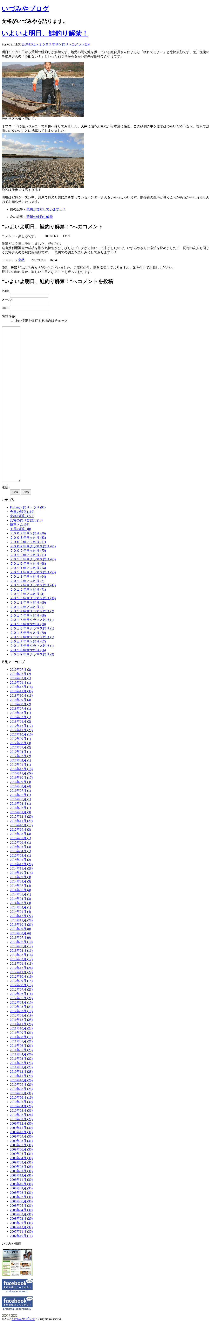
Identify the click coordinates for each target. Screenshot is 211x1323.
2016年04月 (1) (20, 803)
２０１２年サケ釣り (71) (28, 589)
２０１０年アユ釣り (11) (28, 555)
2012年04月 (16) (21, 1002)
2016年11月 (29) (21, 773)
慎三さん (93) (19, 524)
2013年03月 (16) (21, 955)
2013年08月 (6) (20, 933)
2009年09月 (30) (21, 1136)
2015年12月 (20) (21, 816)
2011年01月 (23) (21, 1067)
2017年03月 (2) (20, 756)
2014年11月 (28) (21, 868)
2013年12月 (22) (21, 916)
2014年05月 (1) (20, 894)
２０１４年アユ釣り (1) (27, 606)
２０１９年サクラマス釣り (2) (32, 654)
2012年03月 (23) (21, 1006)
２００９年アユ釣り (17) (28, 542)
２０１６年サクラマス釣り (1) (32, 628)
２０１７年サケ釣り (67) (28, 641)
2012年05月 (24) (21, 998)
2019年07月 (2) (20, 669)
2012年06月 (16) (21, 993)
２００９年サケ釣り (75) (28, 550)
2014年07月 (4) (20, 885)
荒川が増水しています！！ (46, 209)
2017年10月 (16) (21, 734)
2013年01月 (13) (21, 963)
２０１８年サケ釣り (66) (28, 650)
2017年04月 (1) (20, 751)
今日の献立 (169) (22, 511)
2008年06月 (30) (21, 1201)
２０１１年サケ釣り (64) (28, 576)
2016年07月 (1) (20, 790)
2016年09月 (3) (20, 782)
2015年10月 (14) (21, 825)
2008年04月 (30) (21, 1210)
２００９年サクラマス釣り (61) (33, 546)
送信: (5, 487)
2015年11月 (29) (21, 821)
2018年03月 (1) (20, 713)
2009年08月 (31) (21, 1140)
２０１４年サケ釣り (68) (28, 615)
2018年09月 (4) (20, 700)
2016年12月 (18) (21, 769)
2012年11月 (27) (21, 972)
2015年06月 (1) (20, 842)
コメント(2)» (81, 44)
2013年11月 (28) (21, 920)
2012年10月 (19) (21, 976)
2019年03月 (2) (20, 674)
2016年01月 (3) (20, 812)
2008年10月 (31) (21, 1184)
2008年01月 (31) (21, 1223)
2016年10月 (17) (21, 777)
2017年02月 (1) (20, 760)
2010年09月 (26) (21, 1084)
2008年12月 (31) (21, 1175)
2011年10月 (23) (21, 1028)
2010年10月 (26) (21, 1080)
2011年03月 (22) (21, 1058)
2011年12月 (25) (21, 1019)
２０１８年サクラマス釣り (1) (32, 645)
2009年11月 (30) (21, 1128)
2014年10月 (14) (21, 872)
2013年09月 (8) (20, 929)
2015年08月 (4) (20, 834)
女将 (21, 260)
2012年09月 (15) (21, 981)
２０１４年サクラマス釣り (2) (32, 611)
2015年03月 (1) (20, 855)
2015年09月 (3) (20, 829)
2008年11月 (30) (21, 1179)
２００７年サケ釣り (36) (28, 533)
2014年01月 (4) (20, 911)
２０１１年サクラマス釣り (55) (33, 572)
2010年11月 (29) (21, 1076)
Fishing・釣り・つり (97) (28, 507)
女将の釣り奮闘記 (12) (26, 520)
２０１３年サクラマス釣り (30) (33, 598)
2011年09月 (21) (21, 1032)
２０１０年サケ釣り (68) (28, 563)
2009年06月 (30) (21, 1149)
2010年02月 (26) (21, 1115)
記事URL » (30, 44)
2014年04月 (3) (20, 898)
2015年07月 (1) (20, 838)
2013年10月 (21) (21, 924)
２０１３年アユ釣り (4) (27, 594)
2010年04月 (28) (21, 1106)
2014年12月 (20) (21, 864)
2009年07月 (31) (21, 1145)
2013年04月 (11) (21, 950)
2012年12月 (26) (21, 968)
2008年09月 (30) (21, 1188)
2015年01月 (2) (20, 859)
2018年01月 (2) (20, 721)
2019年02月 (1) (20, 678)
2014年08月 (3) (20, 881)
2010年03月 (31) (21, 1110)
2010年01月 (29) (21, 1119)
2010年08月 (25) (21, 1089)
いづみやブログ (25, 8)
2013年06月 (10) (21, 942)
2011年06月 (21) (21, 1045)
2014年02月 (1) (20, 907)
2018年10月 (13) (21, 695)
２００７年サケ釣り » (55, 44)
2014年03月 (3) (20, 903)
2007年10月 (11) (21, 1236)
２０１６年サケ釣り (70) (28, 632)
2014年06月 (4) (20, 890)
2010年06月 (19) (21, 1097)
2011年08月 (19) (21, 1037)
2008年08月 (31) (21, 1192)
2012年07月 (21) (21, 989)
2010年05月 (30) (21, 1102)
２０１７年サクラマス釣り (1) (32, 637)
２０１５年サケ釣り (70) (28, 624)
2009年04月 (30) (21, 1158)
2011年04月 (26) (21, 1054)
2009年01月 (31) (21, 1171)
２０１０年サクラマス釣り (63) (33, 559)
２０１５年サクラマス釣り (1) (32, 619)
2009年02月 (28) (21, 1166)
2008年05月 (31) (21, 1205)
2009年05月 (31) (21, 1153)
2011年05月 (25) (21, 1050)
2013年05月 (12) (21, 946)
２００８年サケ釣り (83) (28, 537)
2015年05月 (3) (20, 847)
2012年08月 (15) (21, 985)
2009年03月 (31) (21, 1162)
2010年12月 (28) (21, 1071)
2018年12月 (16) (21, 687)
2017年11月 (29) (21, 730)
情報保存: (9, 316)
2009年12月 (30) (21, 1123)
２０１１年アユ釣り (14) (28, 568)
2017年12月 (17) (21, 725)
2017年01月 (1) (20, 764)
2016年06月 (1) (20, 795)
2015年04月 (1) (20, 851)
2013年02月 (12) (21, 959)
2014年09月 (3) (20, 877)
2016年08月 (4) (20, 786)
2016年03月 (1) (20, 808)
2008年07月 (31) (21, 1197)
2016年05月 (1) (20, 799)
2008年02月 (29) (21, 1218)
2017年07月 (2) (20, 747)
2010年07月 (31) (21, 1093)
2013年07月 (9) (20, 937)
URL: (5, 308)
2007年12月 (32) (21, 1227)
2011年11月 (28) (21, 1024)
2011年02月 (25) (21, 1063)
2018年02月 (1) (20, 717)
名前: (5, 291)
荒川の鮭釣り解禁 (39, 217)
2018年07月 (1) (20, 708)
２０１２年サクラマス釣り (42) (33, 585)
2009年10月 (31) (21, 1132)
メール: (7, 299)
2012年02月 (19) (21, 1011)
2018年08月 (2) (20, 704)
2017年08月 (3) (20, 743)
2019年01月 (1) (20, 682)
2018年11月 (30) (21, 691)
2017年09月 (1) (20, 738)
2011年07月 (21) (21, 1041)
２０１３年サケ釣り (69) (28, 602)
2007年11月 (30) (21, 1231)
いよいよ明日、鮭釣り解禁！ (45, 33)
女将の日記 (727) (22, 516)
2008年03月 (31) (21, 1214)
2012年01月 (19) (21, 1015)
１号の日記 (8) (20, 529)
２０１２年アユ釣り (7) (27, 581)
